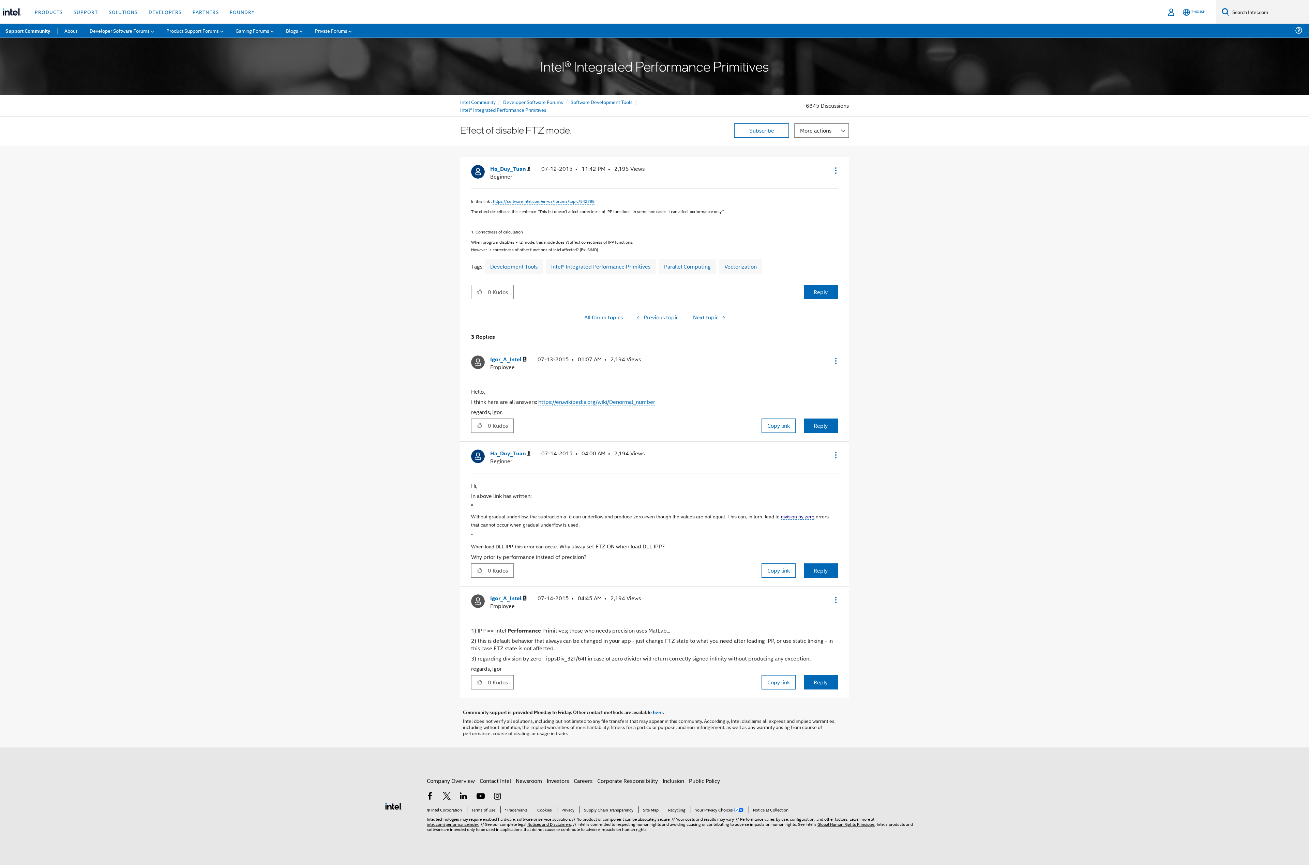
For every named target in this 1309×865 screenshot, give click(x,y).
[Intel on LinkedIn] (463, 797)
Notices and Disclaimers (549, 824)
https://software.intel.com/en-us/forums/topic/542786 (544, 201)
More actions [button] (815, 130)
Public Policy (704, 781)
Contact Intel (495, 781)
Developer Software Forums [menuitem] (120, 30)
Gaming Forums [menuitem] (252, 30)
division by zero (797, 516)
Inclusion (673, 781)
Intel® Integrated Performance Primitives (503, 109)
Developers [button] (165, 11)
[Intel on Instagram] (497, 797)
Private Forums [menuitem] (331, 30)
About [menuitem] (70, 30)
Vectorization (740, 266)
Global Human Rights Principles (846, 824)
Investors (558, 781)
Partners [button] (206, 11)
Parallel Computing (687, 266)
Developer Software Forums (533, 101)
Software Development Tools (602, 101)
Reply (821, 292)
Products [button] (49, 11)
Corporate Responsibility (627, 781)
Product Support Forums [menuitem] (192, 30)
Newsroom (529, 781)
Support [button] (86, 11)
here (658, 712)
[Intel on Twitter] (447, 797)
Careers (583, 781)
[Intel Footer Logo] (393, 805)
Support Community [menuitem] (27, 30)
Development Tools (514, 266)
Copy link (778, 425)
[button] (835, 170)
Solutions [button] (123, 11)
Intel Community (478, 101)
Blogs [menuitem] (292, 30)
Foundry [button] (242, 11)
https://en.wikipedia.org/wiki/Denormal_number (596, 402)
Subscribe (761, 130)
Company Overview (451, 781)
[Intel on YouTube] (480, 797)
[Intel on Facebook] (430, 797)
